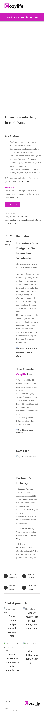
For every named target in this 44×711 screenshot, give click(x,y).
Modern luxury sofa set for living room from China (31, 620)
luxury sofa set (10, 223)
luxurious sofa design (17, 220)
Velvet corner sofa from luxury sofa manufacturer (13, 662)
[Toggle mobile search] (35, 3)
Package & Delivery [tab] (8, 243)
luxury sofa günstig (33, 220)
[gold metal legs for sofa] (22, 68)
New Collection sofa (20, 217)
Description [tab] (8, 235)
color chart (25, 182)
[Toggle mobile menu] (39, 3)
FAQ (18, 539)
